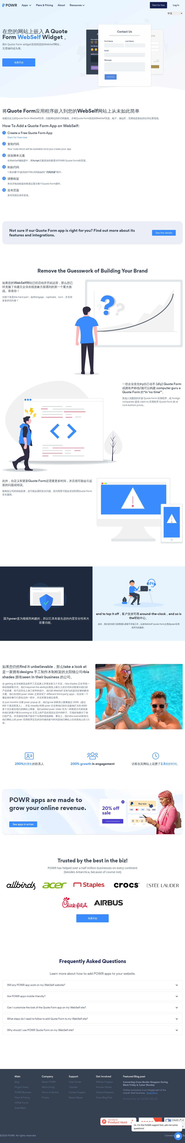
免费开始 (18, 62)
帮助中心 (140, 618)
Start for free (158, 5)
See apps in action (23, 824)
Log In (176, 5)
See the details (164, 232)
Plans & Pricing (44, 5)
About (61, 5)
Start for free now (17, 137)
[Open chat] (178, 1136)
